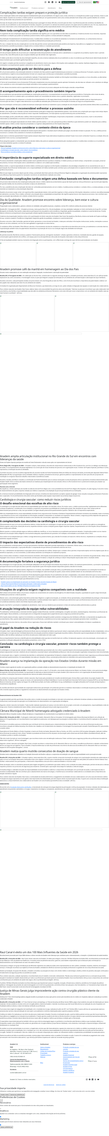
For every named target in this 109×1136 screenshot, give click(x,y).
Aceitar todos (5, 1095)
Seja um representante (68, 2)
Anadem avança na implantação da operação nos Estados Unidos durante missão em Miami (28, 582)
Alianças (42, 1057)
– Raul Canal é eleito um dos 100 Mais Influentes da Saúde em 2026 (20, 586)
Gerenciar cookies (61, 1084)
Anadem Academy (68, 1072)
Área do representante (85, 2)
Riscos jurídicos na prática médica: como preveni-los (16, 152)
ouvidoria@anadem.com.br (18, 1073)
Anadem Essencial (68, 1055)
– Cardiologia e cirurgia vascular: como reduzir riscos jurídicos (19, 150)
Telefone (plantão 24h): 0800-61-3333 (21, 1064)
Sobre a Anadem (45, 1047)
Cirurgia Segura (68, 1068)
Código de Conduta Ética (47, 1051)
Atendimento (52, 8)
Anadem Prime (67, 1066)
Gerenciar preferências (17, 1095)
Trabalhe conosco (45, 1055)
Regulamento (44, 1049)
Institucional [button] (24, 8)
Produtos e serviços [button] (38, 8)
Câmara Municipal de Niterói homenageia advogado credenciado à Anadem (24, 584)
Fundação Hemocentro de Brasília (21, 787)
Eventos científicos (68, 1070)
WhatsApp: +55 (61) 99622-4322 (19, 1066)
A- (10, 2)
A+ (12, 2)
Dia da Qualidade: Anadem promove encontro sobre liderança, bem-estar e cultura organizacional (30, 148)
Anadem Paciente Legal (70, 1065)
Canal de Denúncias (19, 2)
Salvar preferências (6, 1127)
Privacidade (43, 1053)
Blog (60, 8)
